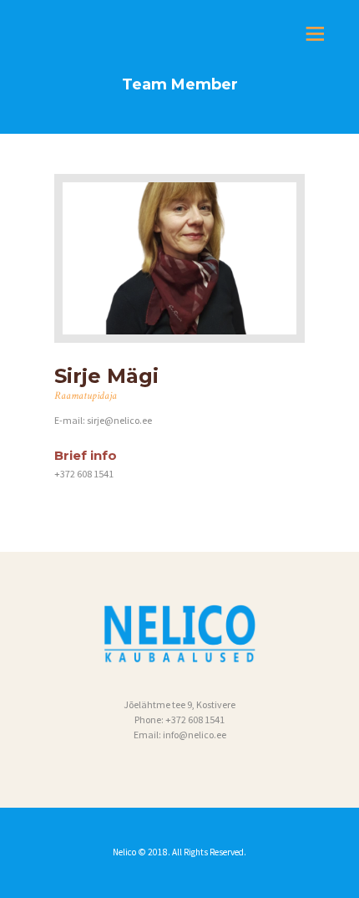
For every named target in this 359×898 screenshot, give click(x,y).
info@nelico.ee (194, 734)
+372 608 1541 (195, 719)
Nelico (125, 852)
